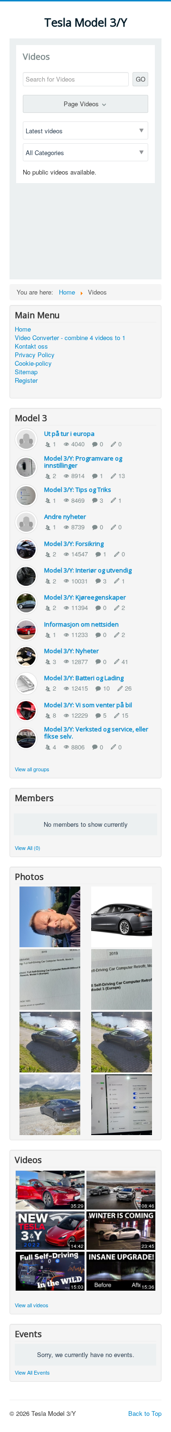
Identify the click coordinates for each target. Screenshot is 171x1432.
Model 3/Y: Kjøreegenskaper (85, 597)
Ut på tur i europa (69, 433)
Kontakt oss (31, 346)
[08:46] (120, 1188)
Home (23, 329)
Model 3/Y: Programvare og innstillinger (83, 462)
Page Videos (82, 103)
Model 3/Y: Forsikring (74, 543)
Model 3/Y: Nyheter (71, 651)
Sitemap (26, 372)
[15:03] (50, 1270)
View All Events (32, 1372)
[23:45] (120, 1229)
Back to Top (145, 1413)
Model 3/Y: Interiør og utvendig (88, 570)
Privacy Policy (35, 355)
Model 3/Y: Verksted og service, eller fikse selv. (96, 732)
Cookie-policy (33, 363)
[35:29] (50, 1188)
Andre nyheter (65, 516)
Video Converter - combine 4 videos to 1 (70, 337)
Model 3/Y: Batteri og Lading (84, 678)
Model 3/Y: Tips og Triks (77, 489)
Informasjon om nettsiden (81, 624)
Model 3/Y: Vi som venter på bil (88, 705)
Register (26, 380)
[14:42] (50, 1229)
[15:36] (120, 1270)
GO (140, 78)
